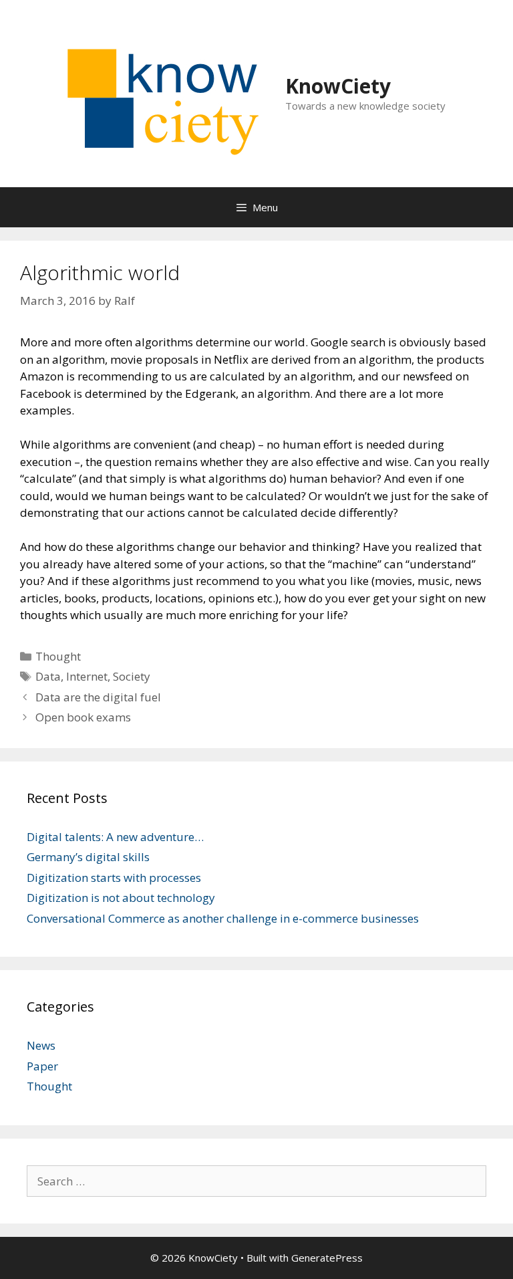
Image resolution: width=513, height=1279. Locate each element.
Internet (87, 676)
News (41, 1045)
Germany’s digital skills (88, 856)
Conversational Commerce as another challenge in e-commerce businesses (223, 918)
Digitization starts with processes (114, 877)
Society (131, 676)
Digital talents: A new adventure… (115, 836)
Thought (58, 656)
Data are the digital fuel (98, 697)
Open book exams (83, 717)
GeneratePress (327, 1257)
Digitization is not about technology (121, 897)
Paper (42, 1066)
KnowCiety (338, 86)
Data (48, 676)
